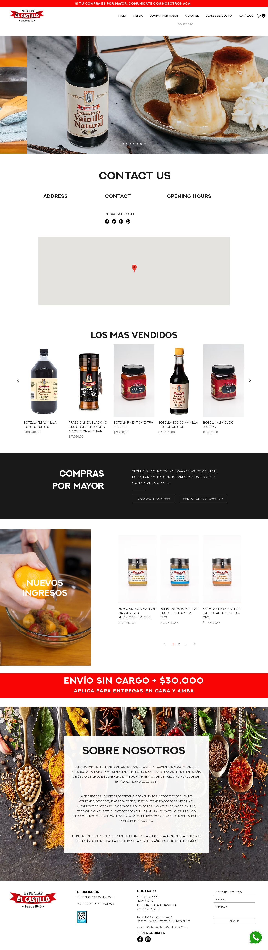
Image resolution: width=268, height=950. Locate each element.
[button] (261, 16)
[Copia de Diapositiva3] (138, 143)
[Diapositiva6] (145, 143)
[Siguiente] (250, 380)
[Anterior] (18, 380)
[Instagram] (128, 221)
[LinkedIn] (121, 221)
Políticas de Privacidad (95, 903)
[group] (134, 393)
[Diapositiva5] (127, 143)
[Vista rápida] (44, 380)
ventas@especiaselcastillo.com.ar (162, 926)
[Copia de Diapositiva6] (130, 143)
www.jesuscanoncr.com (140, 781)
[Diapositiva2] (134, 143)
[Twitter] (114, 221)
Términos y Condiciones (95, 896)
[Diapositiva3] (141, 143)
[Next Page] (194, 644)
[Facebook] (107, 221)
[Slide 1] (123, 144)
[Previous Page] (164, 644)
